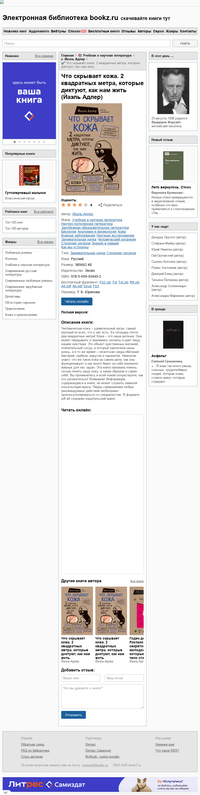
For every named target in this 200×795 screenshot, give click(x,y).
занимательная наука (78, 239)
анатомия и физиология (97, 231)
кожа (122, 231)
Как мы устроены (75, 247)
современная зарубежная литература (23, 288)
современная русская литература (21, 272)
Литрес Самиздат (98, 750)
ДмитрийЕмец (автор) (167, 274)
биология (68, 231)
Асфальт (158, 356)
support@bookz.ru (95, 765)
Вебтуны (58, 31)
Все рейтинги (43, 211)
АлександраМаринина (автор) (173, 296)
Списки (74, 31)
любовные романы (18, 252)
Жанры (172, 31)
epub (88, 286)
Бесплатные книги (104, 31)
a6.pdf (77, 286)
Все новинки (44, 56)
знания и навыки (105, 243)
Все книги (137, 581)
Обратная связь (32, 744)
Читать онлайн (77, 301)
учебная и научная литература (27, 265)
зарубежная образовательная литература (95, 228)
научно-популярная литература (87, 224)
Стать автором (32, 756)
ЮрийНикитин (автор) (167, 249)
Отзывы (128, 31)
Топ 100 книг (14, 222)
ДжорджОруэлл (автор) (168, 237)
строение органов (75, 243)
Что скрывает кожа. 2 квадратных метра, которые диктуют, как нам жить (75, 648)
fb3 (96, 286)
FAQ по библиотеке (35, 750)
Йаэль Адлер (75, 59)
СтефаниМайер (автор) (168, 243)
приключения (15, 308)
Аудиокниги (39, 31)
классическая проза (19, 198)
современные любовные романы (28, 280)
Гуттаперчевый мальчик (25, 193)
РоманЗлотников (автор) (169, 268)
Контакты (188, 31)
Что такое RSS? (167, 750)
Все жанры (45, 242)
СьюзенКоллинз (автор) (168, 261)
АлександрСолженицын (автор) (168, 287)
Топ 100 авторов (16, 228)
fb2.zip (105, 282)
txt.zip (123, 282)
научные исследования (115, 235)
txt (114, 282)
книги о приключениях (21, 315)
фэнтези (11, 259)
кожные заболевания (78, 235)
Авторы (144, 31)
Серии (158, 31)
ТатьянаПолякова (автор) (169, 280)
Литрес (90, 744)
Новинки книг (15, 31)
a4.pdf (66, 286)
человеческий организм (117, 239)
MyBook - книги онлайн (102, 756)
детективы (12, 296)
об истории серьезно (20, 302)
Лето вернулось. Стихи (171, 187)
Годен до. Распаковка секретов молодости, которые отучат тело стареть (143, 648)
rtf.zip (135, 282)
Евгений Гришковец (166, 361)
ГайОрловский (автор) (167, 255)
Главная (67, 55)
